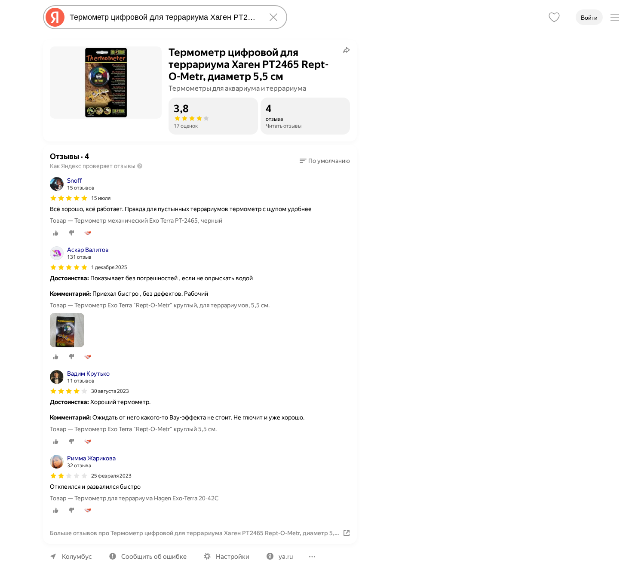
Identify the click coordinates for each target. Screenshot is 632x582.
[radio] (56, 233)
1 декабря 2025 (109, 267)
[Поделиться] (346, 49)
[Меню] (614, 17)
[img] (69, 198)
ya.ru (286, 557)
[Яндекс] (55, 17)
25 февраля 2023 (111, 476)
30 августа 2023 (110, 391)
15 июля (100, 198)
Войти (589, 17)
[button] (325, 161)
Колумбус (77, 557)
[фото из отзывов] (67, 331)
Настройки (232, 557)
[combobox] (163, 17)
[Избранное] (554, 17)
